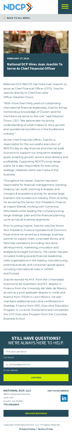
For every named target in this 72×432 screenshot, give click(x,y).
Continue (36, 377)
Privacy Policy (27, 429)
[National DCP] (19, 7)
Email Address (10, 370)
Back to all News (18, 18)
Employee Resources (36, 413)
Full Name (8, 357)
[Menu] (65, 7)
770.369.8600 (11, 404)
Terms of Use (45, 429)
